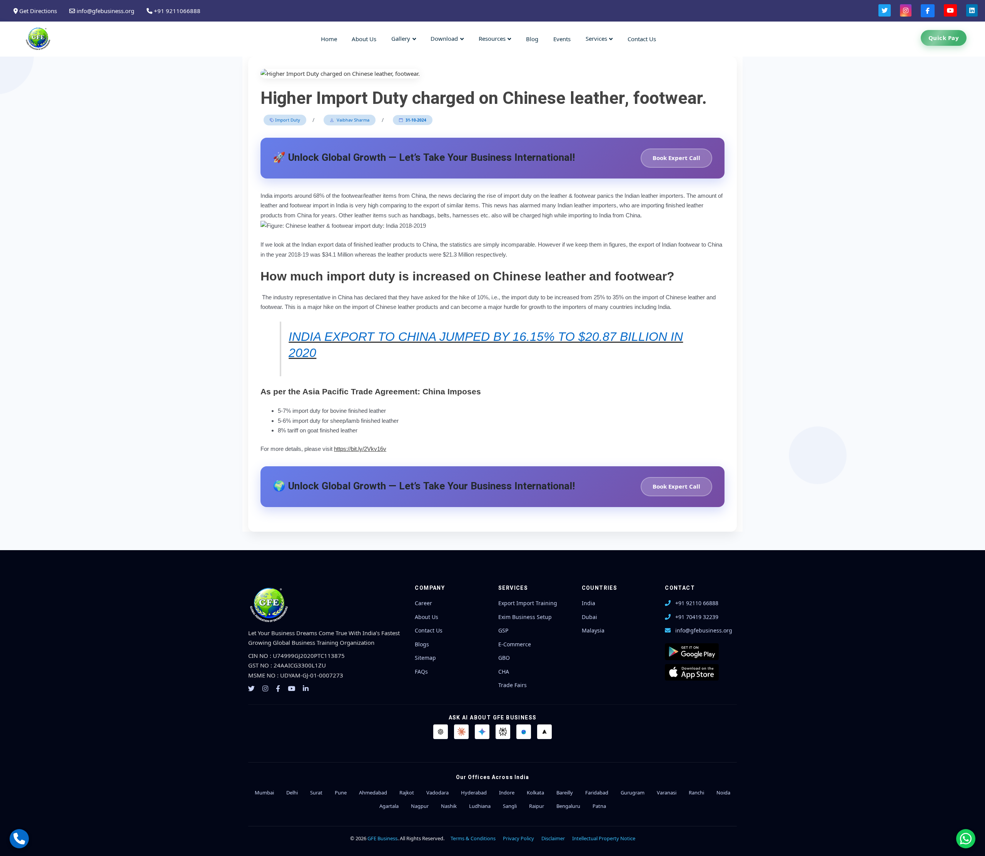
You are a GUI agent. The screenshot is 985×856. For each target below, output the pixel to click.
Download (444, 38)
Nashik (449, 806)
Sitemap (425, 657)
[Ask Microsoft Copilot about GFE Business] (523, 731)
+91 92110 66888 (696, 603)
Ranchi (696, 792)
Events (562, 39)
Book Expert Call (676, 158)
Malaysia (593, 630)
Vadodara (437, 792)
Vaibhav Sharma (352, 120)
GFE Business (382, 838)
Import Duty (287, 120)
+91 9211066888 (176, 11)
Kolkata (535, 792)
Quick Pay (943, 38)
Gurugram (632, 792)
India (588, 603)
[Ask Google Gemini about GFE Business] (482, 731)
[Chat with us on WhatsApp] (965, 838)
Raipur (536, 806)
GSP (503, 630)
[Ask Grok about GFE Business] (544, 731)
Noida (723, 792)
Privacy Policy (518, 838)
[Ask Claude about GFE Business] (461, 731)
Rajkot (406, 792)
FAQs (421, 671)
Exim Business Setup (525, 617)
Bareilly (564, 792)
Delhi (292, 792)
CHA (503, 671)
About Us (364, 39)
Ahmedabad (373, 792)
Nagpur (420, 806)
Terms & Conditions (473, 838)
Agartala (389, 806)
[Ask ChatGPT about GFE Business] (440, 731)
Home (329, 39)
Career (423, 603)
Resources (492, 38)
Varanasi (666, 792)
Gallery (400, 38)
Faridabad (596, 792)
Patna (599, 806)
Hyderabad (474, 792)
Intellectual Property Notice (603, 838)
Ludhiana (480, 806)
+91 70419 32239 (696, 617)
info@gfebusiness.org (104, 11)
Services (596, 38)
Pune (341, 792)
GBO (504, 657)
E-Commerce (514, 644)
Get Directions (37, 11)
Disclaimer (553, 838)
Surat (316, 792)
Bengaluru (568, 806)
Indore (506, 792)
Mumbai (264, 792)
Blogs (422, 644)
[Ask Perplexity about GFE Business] (503, 731)
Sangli (510, 806)
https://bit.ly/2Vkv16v (360, 449)
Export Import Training (527, 603)
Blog (532, 39)
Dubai (589, 617)
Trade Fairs (512, 685)
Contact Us (642, 39)
